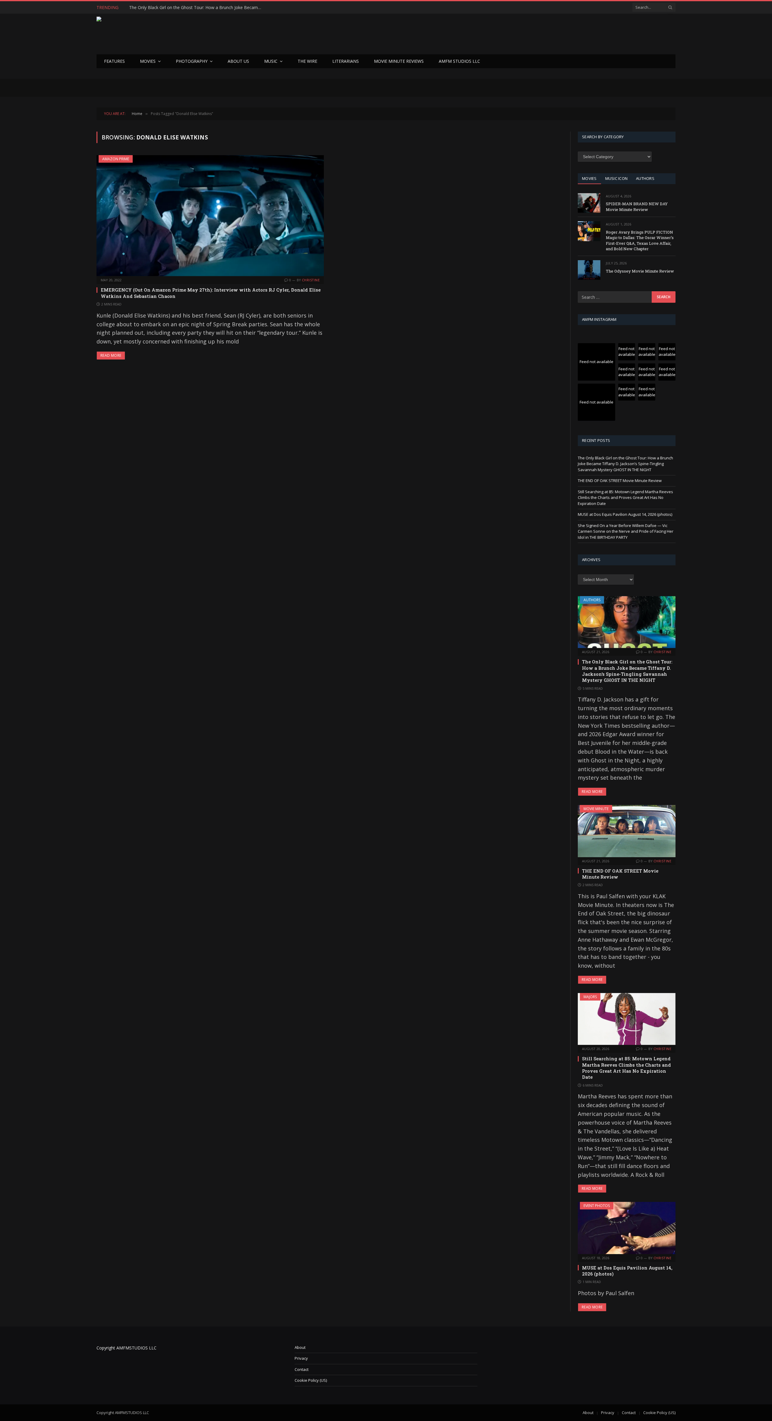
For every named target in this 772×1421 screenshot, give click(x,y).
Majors (590, 996)
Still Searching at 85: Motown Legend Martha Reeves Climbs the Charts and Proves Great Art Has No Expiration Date (625, 497)
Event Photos (597, 1205)
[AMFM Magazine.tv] (194, 34)
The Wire (307, 61)
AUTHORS (645, 178)
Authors (592, 599)
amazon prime (115, 158)
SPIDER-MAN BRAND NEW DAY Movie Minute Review (637, 206)
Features (114, 61)
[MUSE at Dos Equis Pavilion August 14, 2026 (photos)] (627, 1228)
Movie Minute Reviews (399, 61)
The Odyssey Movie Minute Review (640, 271)
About (300, 1347)
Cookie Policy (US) (311, 1380)
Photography (191, 61)
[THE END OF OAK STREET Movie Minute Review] (627, 831)
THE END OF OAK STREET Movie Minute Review (176, 7)
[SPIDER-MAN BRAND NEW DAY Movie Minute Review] (589, 203)
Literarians (345, 61)
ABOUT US (238, 61)
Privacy (301, 1358)
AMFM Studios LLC (459, 61)
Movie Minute (596, 808)
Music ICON (616, 178)
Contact (301, 1369)
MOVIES (589, 178)
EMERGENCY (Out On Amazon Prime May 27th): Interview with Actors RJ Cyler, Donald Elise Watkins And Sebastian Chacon (211, 293)
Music (270, 61)
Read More (110, 355)
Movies (148, 61)
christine (311, 280)
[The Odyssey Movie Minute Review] (589, 270)
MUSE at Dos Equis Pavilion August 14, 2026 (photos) (625, 514)
